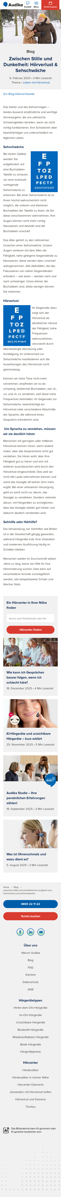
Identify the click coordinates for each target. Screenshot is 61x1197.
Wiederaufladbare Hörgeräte (31, 1037)
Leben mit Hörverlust (36, 82)
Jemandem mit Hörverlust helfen (30, 1092)
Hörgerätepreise (30, 1051)
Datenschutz (31, 982)
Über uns (30, 945)
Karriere (31, 975)
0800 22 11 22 (30, 904)
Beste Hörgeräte (30, 1044)
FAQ (30, 967)
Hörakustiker (30, 1070)
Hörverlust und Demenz (30, 1099)
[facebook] (20, 932)
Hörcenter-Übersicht (30, 1084)
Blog (30, 960)
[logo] (13, 4)
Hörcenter (30, 1062)
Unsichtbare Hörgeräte (30, 1022)
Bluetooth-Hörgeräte (30, 1030)
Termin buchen (30, 916)
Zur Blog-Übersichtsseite (18, 94)
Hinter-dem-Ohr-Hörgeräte (30, 1008)
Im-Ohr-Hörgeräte (30, 1015)
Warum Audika (30, 953)
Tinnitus (30, 1107)
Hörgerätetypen (30, 1000)
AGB (30, 989)
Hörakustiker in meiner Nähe (30, 1077)
